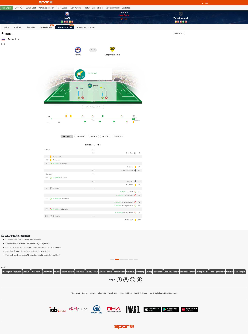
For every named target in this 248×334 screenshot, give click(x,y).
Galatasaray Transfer (171, 272)
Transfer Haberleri (67, 272)
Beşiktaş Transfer (202, 272)
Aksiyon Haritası (65, 26)
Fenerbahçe (140, 272)
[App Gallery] (189, 309)
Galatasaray (130, 272)
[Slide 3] (126, 259)
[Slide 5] (136, 259)
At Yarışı (57, 272)
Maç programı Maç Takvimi (11, 272)
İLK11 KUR (18, 8)
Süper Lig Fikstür (92, 272)
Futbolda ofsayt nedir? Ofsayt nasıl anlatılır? (23, 240)
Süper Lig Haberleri (105, 272)
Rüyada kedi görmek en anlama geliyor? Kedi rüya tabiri (27, 251)
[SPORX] (124, 327)
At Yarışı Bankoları (46, 8)
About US (102, 293)
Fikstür (87, 8)
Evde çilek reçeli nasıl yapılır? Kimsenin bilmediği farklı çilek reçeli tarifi (32, 255)
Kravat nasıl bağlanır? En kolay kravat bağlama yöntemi (27, 243)
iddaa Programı (119, 272)
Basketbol (126, 8)
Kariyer (93, 293)
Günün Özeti (31, 8)
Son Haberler (97, 8)
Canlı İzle (229, 272)
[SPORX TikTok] (139, 280)
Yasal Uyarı (112, 293)
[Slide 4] (131, 259)
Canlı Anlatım (48, 272)
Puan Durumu (75, 8)
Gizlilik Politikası (140, 293)
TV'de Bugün (62, 8)
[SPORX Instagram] (126, 280)
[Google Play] (170, 309)
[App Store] (152, 309)
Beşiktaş (149, 272)
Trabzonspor (157, 272)
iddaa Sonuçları (239, 272)
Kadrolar (18, 27)
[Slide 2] (122, 259)
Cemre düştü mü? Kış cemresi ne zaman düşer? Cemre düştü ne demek (33, 247)
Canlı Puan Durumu (86, 27)
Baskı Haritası (46, 26)
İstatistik (31, 27)
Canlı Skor (26, 272)
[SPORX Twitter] (132, 280)
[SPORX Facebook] (119, 280)
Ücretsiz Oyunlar (112, 8)
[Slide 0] (112, 259)
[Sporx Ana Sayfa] (46, 2)
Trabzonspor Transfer (217, 272)
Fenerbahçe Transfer (187, 272)
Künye (84, 293)
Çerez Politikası (126, 293)
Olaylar (6, 27)
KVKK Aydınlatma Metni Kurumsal (163, 293)
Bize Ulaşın (75, 293)
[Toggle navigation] (206, 3)
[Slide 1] (117, 259)
